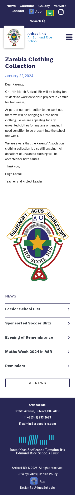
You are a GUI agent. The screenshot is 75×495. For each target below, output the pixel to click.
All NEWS (37, 383)
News (11, 6)
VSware (60, 6)
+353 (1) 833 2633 (39, 417)
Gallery (44, 6)
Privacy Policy (27, 474)
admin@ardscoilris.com (39, 423)
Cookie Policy (48, 474)
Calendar (27, 6)
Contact (17, 11)
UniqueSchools (44, 487)
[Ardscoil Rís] (13, 37)
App (38, 11)
